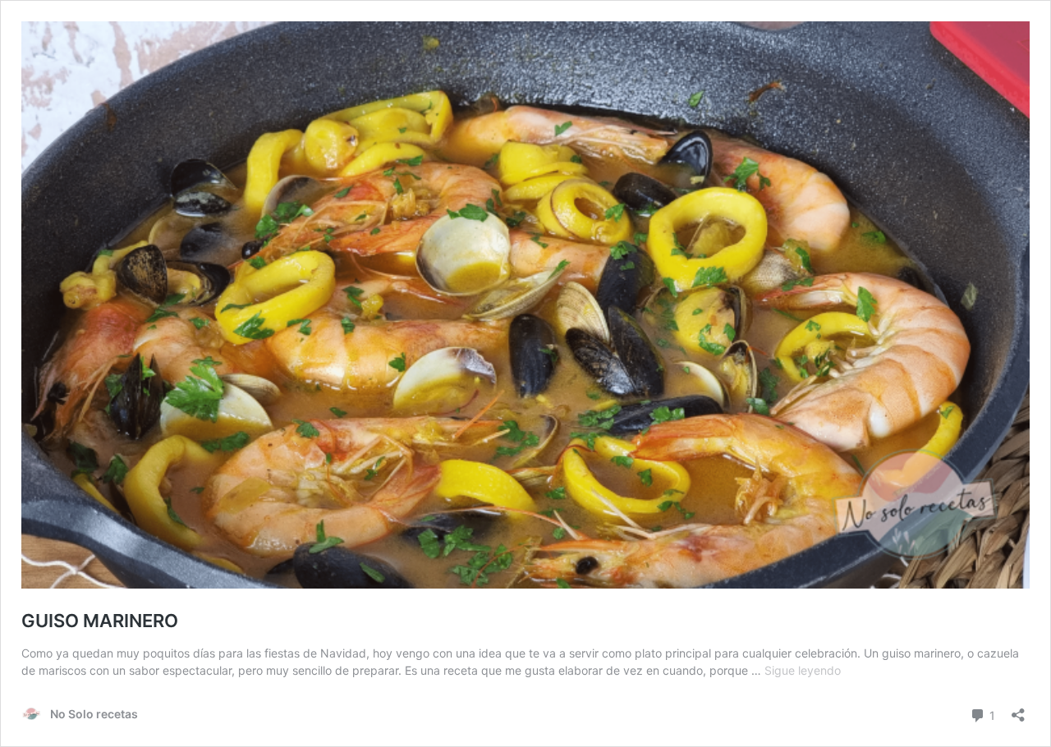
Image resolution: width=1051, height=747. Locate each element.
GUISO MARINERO (99, 620)
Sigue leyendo (802, 670)
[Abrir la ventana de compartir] (1018, 709)
